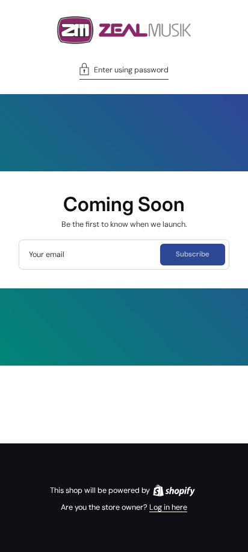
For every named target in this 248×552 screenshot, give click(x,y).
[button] (124, 71)
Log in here (168, 507)
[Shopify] (174, 490)
